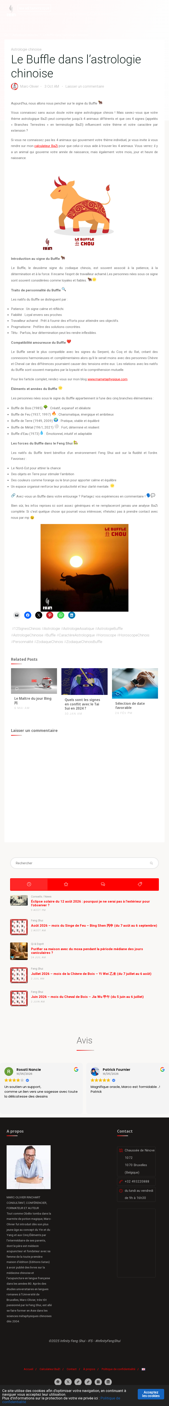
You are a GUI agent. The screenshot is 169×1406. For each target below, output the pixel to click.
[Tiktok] (88, 1382)
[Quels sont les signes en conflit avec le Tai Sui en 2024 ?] (84, 681)
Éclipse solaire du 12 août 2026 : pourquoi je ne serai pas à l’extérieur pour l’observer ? (90, 903)
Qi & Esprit (37, 944)
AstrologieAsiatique (78, 628)
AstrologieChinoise (28, 635)
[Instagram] (98, 1382)
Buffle (51, 635)
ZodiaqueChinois (49, 641)
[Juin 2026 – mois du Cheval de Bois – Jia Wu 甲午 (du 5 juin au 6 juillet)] (19, 998)
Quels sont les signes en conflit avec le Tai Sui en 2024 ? (82, 704)
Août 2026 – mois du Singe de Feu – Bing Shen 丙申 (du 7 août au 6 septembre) (94, 926)
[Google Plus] (78, 1382)
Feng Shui (37, 920)
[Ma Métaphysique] (11, 10)
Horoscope (107, 635)
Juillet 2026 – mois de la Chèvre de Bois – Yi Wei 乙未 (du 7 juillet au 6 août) (91, 974)
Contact (72, 1369)
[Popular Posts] (66, 884)
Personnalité (23, 641)
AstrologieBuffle (110, 628)
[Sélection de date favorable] (135, 683)
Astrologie (52, 628)
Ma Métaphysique (34, 8)
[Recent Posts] (29, 884)
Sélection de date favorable (130, 705)
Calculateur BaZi (50, 1369)
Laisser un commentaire (85, 86)
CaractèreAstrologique (77, 635)
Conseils (36, 896)
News (47, 896)
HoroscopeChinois (134, 635)
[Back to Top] (84, 1367)
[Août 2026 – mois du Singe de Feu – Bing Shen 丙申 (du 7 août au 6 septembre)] (19, 927)
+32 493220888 (137, 1181)
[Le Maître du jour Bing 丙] (34, 681)
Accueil (28, 1369)
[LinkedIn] (108, 1382)
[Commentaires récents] (102, 884)
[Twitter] (68, 1382)
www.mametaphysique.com (107, 379)
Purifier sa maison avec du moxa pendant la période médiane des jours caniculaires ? (87, 951)
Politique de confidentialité (118, 1369)
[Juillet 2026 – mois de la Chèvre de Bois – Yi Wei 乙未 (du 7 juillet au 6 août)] (19, 975)
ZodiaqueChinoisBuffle (84, 641)
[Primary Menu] (159, 10)
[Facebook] (58, 1382)
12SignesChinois (27, 628)
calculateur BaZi (46, 146)
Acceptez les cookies (151, 1394)
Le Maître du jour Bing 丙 (32, 700)
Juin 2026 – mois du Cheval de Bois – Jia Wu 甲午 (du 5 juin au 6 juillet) (87, 997)
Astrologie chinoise (25, 35)
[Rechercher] (151, 863)
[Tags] (139, 884)
